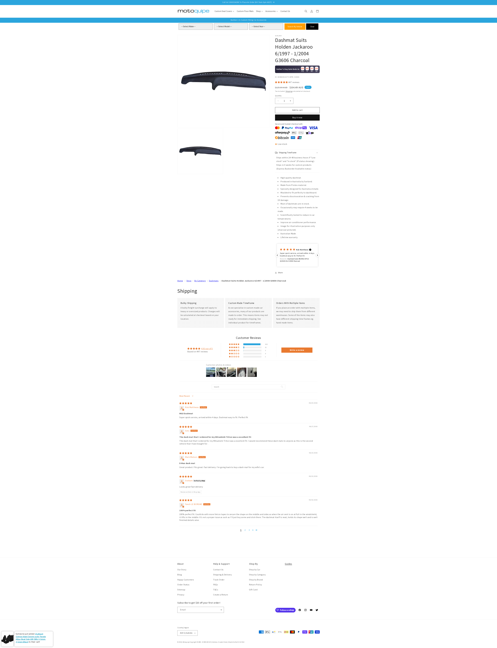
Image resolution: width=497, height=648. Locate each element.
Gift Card (253, 589)
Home (180, 280)
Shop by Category (257, 574)
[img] (185, 403)
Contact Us (218, 569)
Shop (189, 280)
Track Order (219, 579)
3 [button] (249, 530)
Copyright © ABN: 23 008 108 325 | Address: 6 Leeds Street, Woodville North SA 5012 (217, 642)
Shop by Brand (256, 579)
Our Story (181, 569)
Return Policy (255, 584)
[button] (306, 11)
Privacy (180, 594)
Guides (288, 563)
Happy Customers (185, 579)
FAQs (215, 584)
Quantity (278, 96)
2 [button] (245, 530)
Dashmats (213, 280)
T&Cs (215, 589)
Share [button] (280, 272)
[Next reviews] (317, 255)
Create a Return (220, 594)
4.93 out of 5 (207, 348)
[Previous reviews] (277, 255)
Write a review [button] (297, 350)
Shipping (289, 91)
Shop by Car (254, 569)
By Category (200, 280)
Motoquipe (186, 642)
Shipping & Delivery (222, 574)
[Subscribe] (221, 610)
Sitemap (181, 589)
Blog (179, 574)
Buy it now (297, 117)
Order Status (183, 584)
